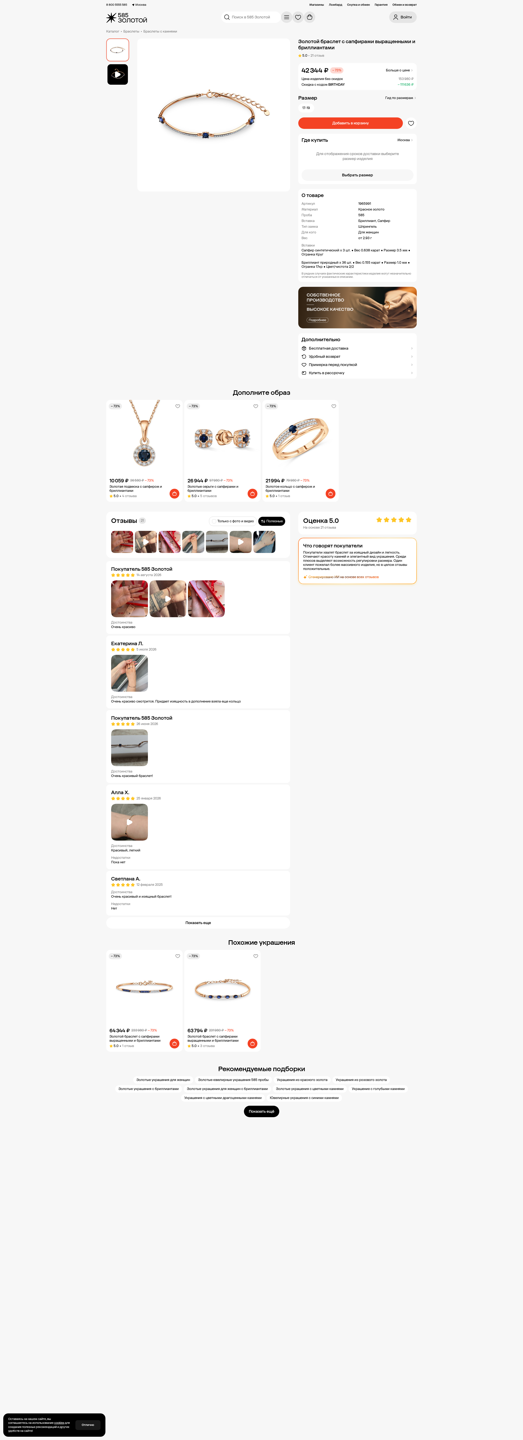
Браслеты (131, 31)
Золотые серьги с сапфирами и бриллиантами (213, 489)
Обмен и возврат (404, 5)
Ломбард (335, 5)
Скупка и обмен (358, 5)
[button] (357, 195)
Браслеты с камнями (160, 31)
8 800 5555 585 (116, 5)
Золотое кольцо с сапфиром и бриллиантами (290, 489)
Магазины (316, 5)
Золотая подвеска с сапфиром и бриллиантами (136, 489)
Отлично (88, 1425)
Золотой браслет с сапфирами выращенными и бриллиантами (135, 1039)
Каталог (112, 31)
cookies (59, 1423)
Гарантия (381, 5)
